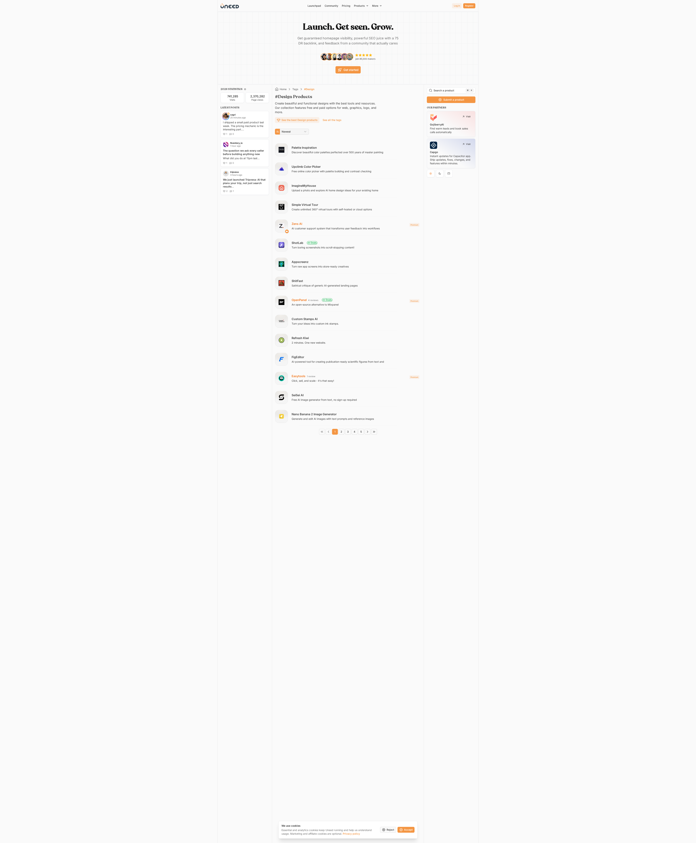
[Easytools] (348, 378)
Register (469, 5)
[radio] (430, 173)
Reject (390, 829)
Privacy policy (351, 833)
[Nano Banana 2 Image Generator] (348, 416)
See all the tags (332, 119)
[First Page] (322, 432)
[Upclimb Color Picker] (348, 168)
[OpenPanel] (348, 302)
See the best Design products (299, 119)
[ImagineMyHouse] (348, 187)
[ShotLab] (348, 245)
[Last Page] (374, 432)
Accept (408, 829)
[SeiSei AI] (348, 397)
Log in (457, 5)
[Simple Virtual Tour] (348, 206)
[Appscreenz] (348, 264)
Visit (468, 116)
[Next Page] (367, 432)
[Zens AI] (348, 226)
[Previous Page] (328, 432)
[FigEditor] (348, 359)
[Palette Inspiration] (348, 149)
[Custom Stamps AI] (348, 321)
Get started (351, 70)
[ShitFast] (348, 283)
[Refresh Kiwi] (348, 340)
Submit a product (453, 99)
